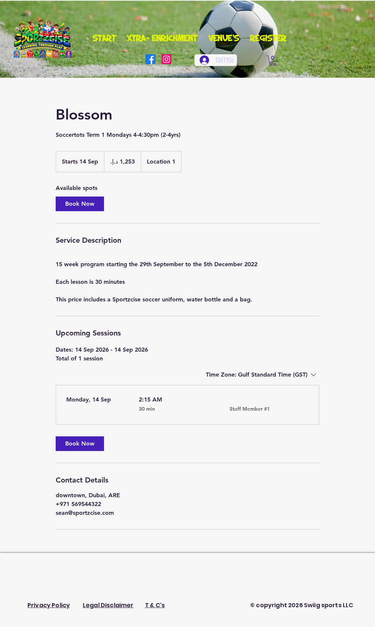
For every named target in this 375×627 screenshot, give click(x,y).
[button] (273, 60)
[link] (80, 204)
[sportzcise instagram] (166, 59)
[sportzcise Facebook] (150, 59)
